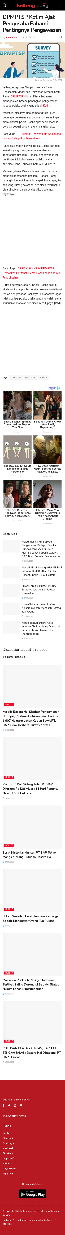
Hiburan (7, 1163)
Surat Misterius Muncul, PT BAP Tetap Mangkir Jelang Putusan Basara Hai (39, 589)
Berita (9, 704)
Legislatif (8, 1158)
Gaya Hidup (9, 1168)
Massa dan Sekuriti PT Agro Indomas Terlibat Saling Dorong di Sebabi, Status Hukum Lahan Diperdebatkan (41, 628)
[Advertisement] (32, 232)
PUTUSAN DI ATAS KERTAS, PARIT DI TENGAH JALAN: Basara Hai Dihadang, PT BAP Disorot (32, 1052)
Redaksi (7, 1220)
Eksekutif (8, 1153)
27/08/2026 (28, 598)
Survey (43, 377)
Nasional (8, 1148)
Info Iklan (7, 1224)
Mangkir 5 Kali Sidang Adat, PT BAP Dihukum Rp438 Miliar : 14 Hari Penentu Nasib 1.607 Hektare (42, 571)
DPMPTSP (17, 96)
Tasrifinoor (11, 37)
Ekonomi (8, 1138)
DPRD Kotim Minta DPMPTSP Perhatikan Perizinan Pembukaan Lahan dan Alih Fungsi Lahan (31, 273)
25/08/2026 (28, 638)
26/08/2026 (28, 616)
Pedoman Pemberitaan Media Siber (35, 1220)
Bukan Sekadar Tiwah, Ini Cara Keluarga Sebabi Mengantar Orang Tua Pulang (41, 608)
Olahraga (8, 1143)
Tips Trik (8, 1173)
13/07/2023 (29, 37)
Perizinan (30, 377)
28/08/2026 (28, 579)
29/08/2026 (28, 561)
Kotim (46, 105)
